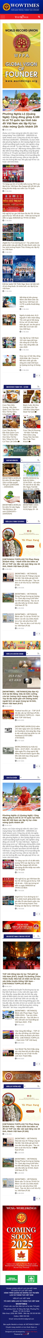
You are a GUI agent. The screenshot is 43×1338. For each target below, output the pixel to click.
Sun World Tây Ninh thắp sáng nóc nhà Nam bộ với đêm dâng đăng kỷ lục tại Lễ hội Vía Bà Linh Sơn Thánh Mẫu (27, 1052)
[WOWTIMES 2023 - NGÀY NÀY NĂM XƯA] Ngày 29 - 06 (31, 507)
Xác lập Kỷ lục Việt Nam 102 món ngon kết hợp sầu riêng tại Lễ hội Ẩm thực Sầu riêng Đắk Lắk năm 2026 (29, 342)
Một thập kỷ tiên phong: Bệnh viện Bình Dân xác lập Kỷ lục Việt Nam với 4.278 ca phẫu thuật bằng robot (29, 301)
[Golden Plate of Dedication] (21, 55)
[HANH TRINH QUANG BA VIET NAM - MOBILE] (21, 450)
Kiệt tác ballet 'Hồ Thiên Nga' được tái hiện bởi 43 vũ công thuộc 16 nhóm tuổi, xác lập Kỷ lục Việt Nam (21, 286)
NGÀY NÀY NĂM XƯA (12, 460)
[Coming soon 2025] (21, 1238)
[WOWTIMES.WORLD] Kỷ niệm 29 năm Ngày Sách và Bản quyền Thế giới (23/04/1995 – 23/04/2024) (12, 482)
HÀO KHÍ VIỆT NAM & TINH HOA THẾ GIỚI (18, 937)
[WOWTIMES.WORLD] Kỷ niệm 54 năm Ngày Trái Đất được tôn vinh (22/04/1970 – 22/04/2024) (12, 509)
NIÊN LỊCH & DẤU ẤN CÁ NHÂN (14, 654)
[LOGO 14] (31, 1279)
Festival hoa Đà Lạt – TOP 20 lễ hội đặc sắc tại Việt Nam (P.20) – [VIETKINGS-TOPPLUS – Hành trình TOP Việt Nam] (27, 714)
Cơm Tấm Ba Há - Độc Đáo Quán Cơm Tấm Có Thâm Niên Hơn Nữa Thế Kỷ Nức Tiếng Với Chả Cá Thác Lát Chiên (11, 435)
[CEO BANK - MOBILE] (21, 1076)
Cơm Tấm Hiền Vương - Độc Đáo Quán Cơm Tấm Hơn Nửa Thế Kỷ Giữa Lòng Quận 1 (11, 409)
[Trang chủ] (21, 7)
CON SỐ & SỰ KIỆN (11, 778)
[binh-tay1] (21, 645)
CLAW (25, 1334)
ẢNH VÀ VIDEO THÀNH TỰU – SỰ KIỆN (17, 387)
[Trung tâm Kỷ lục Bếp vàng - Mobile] (21, 926)
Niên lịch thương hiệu (13, 1086)
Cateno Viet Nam (31, 1331)
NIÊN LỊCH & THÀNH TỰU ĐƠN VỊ (15, 522)
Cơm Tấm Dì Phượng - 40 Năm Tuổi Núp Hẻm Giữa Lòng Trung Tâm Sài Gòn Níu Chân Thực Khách (31, 435)
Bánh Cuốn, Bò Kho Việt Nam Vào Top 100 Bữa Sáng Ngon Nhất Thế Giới (31, 408)
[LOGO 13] (11, 1279)
